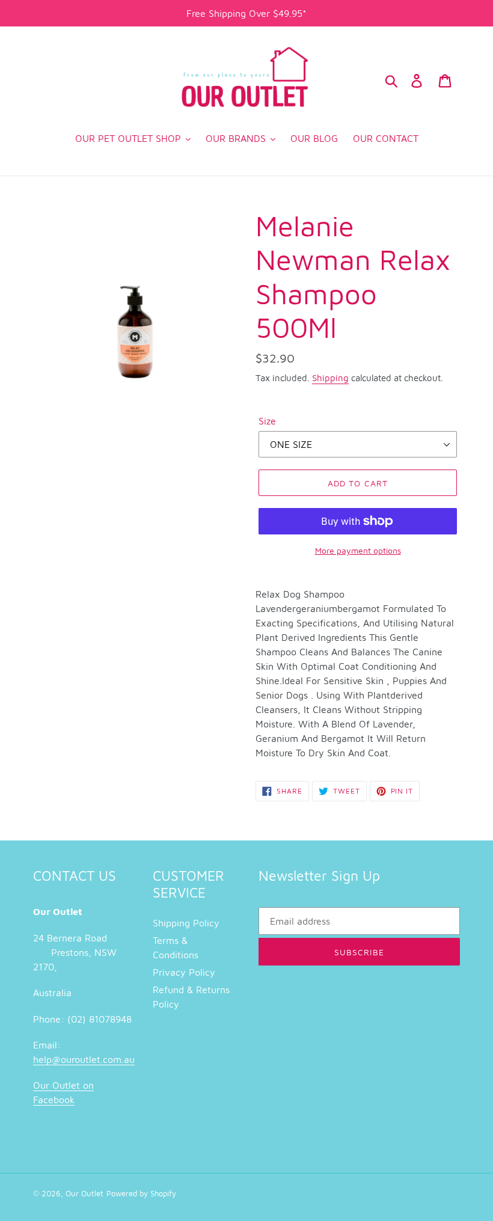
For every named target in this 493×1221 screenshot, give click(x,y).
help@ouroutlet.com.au (84, 1059)
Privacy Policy (184, 972)
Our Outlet (84, 1193)
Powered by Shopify (141, 1193)
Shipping (330, 378)
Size (267, 420)
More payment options (358, 550)
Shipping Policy (186, 922)
